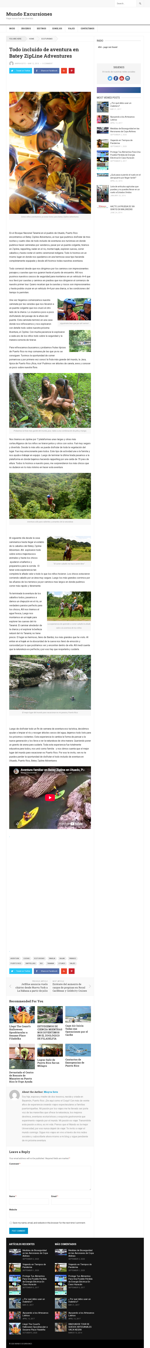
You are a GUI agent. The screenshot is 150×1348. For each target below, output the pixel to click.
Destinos (41, 28)
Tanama (50, 963)
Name (12, 1196)
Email (54, 1196)
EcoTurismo (47, 39)
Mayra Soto (20, 64)
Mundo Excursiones (29, 14)
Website (13, 1209)
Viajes (71, 28)
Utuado (61, 963)
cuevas (26, 958)
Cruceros (26, 28)
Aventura (15, 958)
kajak (62, 958)
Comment (14, 1164)
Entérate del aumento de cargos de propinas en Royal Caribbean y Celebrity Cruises (70, 987)
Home (31, 39)
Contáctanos (87, 28)
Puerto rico (16, 963)
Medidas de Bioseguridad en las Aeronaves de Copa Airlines (35, 1253)
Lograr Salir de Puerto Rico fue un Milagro (48, 1062)
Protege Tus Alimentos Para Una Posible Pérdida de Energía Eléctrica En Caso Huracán (125, 155)
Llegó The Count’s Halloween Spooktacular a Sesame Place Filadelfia (20, 1032)
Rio (41, 963)
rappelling (30, 963)
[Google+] (64, 70)
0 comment (47, 64)
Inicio (12, 28)
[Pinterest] (72, 70)
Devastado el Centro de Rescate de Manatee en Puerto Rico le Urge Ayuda (21, 1077)
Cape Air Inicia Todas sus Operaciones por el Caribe (76, 1030)
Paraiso (72, 958)
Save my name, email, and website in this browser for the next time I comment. (49, 1223)
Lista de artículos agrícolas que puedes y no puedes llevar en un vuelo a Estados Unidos (125, 189)
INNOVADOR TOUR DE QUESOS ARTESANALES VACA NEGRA (80, 1327)
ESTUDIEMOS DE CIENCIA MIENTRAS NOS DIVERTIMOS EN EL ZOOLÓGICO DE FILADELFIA (49, 1032)
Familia (52, 958)
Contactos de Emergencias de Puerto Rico (74, 1062)
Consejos (57, 28)
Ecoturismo (39, 958)
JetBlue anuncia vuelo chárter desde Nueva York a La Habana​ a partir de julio (31, 987)
